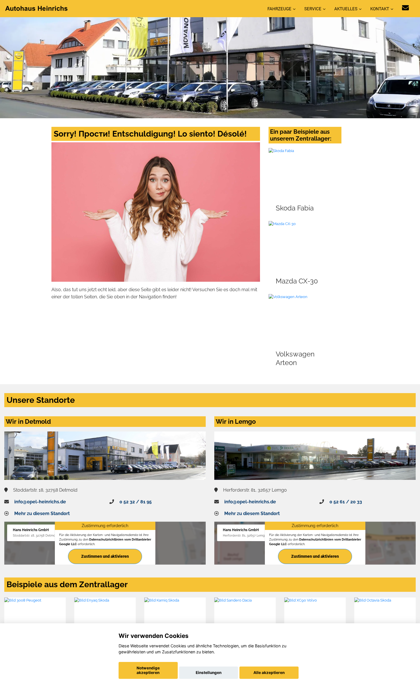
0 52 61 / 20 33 (345, 501)
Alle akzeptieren (269, 672)
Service (312, 8)
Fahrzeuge (279, 8)
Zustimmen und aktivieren (105, 556)
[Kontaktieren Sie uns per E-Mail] (405, 8)
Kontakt (379, 8)
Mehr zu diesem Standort (42, 513)
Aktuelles (345, 8)
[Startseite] (36, 8)
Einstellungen (208, 672)
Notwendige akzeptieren (148, 670)
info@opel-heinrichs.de (40, 501)
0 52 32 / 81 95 (135, 501)
